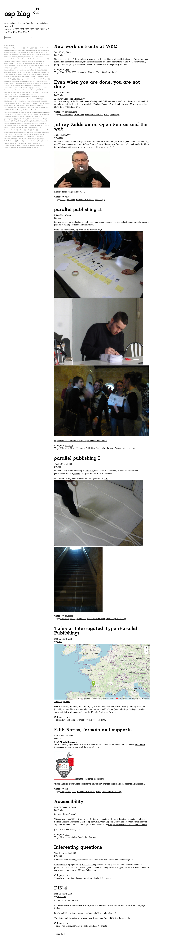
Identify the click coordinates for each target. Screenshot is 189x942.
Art (34, 48)
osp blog (18, 14)
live (32, 23)
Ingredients (7, 85)
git (16, 79)
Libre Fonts (82, 926)
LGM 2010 (34, 92)
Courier (24, 61)
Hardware (15, 81)
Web (18, 145)
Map (5, 103)
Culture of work (8, 63)
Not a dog (40, 105)
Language (30, 87)
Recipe (16, 121)
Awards (39, 48)
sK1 (39, 127)
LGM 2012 (7, 94)
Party (28, 112)
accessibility (72, 837)
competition (39, 56)
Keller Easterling (89, 864)
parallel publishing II (78, 209)
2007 (22, 29)
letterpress (27, 90)
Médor (34, 103)
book (40, 50)
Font (19, 74)
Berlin (68, 926)
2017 (26, 32)
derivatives (39, 63)
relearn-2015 (35, 121)
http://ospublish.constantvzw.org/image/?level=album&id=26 (80, 440)
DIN (74, 791)
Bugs (32, 52)
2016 (21, 32)
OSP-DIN (7, 110)
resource (20, 123)
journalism (17, 87)
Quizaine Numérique (33, 119)
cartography (15, 54)
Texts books (18, 134)
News (62, 199)
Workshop (13, 147)
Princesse (45, 114)
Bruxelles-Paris (14, 52)
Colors (21, 56)
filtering (29, 72)
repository (13, 123)
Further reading (42, 76)
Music (11, 105)
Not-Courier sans (9, 107)
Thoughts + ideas (16, 138)
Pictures (6, 114)
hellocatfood (23, 81)
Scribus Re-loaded (9, 127)
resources (27, 123)
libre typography (24, 96)
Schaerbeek (31, 125)
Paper (22, 112)
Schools (39, 125)
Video (6, 143)
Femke (60, 55)
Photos (46, 112)
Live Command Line (24, 99)
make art (36, 101)
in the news (19, 83)
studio (28, 130)
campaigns (7, 54)
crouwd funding (38, 61)
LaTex (37, 87)
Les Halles (20, 90)
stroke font (21, 130)
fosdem (44, 74)
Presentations (36, 114)
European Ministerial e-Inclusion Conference (127, 824)
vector (45, 141)
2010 (37, 29)
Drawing (27, 68)
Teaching (12, 132)
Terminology (20, 132)
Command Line (29, 56)
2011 (42, 29)
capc (106, 478)
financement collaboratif (40, 72)
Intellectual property (26, 85)
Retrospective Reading (38, 123)
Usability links (37, 141)
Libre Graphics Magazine (11, 96)
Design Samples (20, 65)
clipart (29, 54)
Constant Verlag (17, 59)
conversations (10, 23)
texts (42, 23)
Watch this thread (109, 72)
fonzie (38, 74)
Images (11, 83)
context (26, 59)
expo (13, 72)
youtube (76, 473)
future (6, 79)
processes (37, 116)
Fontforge (25, 74)
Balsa (45, 48)
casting (23, 54)
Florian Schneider (87, 870)
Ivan (59, 218)
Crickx (30, 61)
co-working (45, 54)
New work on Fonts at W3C (85, 46)
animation (20, 48)
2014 (11, 32)
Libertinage (22, 94)
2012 (46, 29)
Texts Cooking (27, 134)
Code (5, 56)
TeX (28, 132)
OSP (59, 641)
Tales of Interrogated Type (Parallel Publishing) (95, 631)
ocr (28, 107)
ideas (5, 83)
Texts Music (21, 136)
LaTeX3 (44, 87)
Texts (44, 132)
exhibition (7, 72)
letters (34, 90)
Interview (71, 199)
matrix (19, 103)
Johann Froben (8, 87)
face (18, 72)
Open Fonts (35, 107)
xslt (35, 147)
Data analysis (19, 63)
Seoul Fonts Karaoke (30, 127)
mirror (6, 105)
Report (6, 123)
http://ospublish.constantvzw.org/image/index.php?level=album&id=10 (85, 913)
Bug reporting (24, 52)
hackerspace (45, 79)
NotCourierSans (21, 107)
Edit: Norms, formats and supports (93, 730)
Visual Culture (20, 143)
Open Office (43, 107)
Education (64, 448)
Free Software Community (28, 76)
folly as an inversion (9, 74)
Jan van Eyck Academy (105, 859)
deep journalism (29, 63)
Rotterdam (15, 125)
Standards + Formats (86, 72)
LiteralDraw (7, 99)
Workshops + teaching (125, 448)
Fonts (62, 72)
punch (18, 119)
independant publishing (41, 83)
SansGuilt (23, 125)
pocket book (27, 114)
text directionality (36, 132)
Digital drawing (32, 65)
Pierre (72, 709)
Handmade (81, 618)
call (37, 52)
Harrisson (61, 896)
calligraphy (43, 52)
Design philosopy (74, 878)
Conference (7, 59)
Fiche (23, 72)
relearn (28, 121)
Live (62, 791)
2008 (27, 29)
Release (44, 121)
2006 (17, 29)
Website (32, 145)
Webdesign (114, 114)
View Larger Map (62, 701)
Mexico (40, 103)
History (31, 81)
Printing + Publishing (86, 448)
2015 (16, 32)
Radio (43, 119)
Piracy (12, 114)
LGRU (14, 94)
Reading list (7, 121)
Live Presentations (9, 101)
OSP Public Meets (29, 110)
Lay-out (6, 90)
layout (13, 90)
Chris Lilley (59, 59)
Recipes (22, 121)
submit (34, 130)
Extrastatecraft (60, 864)
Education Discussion (10, 70)
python (24, 119)
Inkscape (15, 85)
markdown (12, 103)
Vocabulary (36, 143)
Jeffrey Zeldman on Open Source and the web (101, 127)
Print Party (7, 116)
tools (46, 23)
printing (15, 116)
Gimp (11, 79)
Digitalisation (43, 65)
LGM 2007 (7, 92)
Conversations (66, 114)
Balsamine (7, 50)
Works (6, 147)
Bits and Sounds (27, 50)
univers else (27, 141)
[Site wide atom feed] (31, 37)
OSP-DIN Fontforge (17, 110)
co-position (36, 54)
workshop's (62, 222)
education (21, 23)
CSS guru (61, 144)
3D (5, 48)
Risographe (7, 125)
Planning (19, 114)
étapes (32, 70)
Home (37, 81)
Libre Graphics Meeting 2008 (89, 101)
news (36, 23)
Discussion (19, 68)
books (46, 50)
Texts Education (38, 134)
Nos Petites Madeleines (29, 105)
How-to (43, 81)
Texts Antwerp (8, 134)
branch (6, 52)
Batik (13, 50)
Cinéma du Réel (87, 712)
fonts (28, 23)
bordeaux (89, 470)
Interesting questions (78, 847)
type (6, 26)
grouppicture (22, 79)
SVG (106, 114)
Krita (24, 87)
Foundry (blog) (15, 76)
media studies (26, 103)
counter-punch (15, 61)
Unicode (19, 141)
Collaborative (13, 56)
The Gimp (7, 138)
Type (98, 72)
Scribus (45, 125)
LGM (39, 90)
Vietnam (12, 143)
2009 (32, 29)
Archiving (28, 48)
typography (40, 138)
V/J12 (28, 143)
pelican (40, 112)
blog (35, 50)
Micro (46, 103)
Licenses (41, 96)
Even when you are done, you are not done (97, 84)
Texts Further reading (10, 136)
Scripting (18, 127)
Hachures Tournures (34, 79)
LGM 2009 (71, 72)
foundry (6, 76)
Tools (98, 791)
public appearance (9, 119)
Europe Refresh (41, 70)
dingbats (11, 68)
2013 (6, 32)
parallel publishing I (77, 458)
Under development (9, 141)
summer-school (42, 130)
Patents (34, 112)
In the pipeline (28, 83)
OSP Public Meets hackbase (11, 112)
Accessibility (68, 801)
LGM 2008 (79, 114)
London (30, 101)
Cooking (6, 61)
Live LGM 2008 (36, 99)
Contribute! (33, 59)
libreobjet (34, 96)
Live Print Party (21, 101)
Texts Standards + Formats (34, 136)
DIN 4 (60, 888)
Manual (43, 101)
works (11, 26)
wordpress (39, 145)
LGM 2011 (43, 92)
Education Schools (24, 70)
